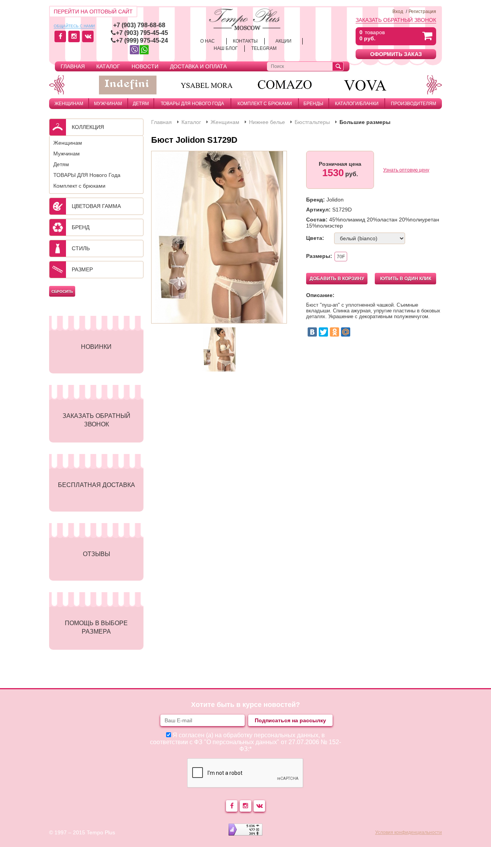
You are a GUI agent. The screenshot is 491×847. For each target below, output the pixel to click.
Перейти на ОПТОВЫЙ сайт (93, 11)
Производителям (413, 103)
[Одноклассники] (334, 332)
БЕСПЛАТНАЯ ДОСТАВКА (96, 485)
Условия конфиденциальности (408, 832)
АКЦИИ (283, 41)
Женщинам (68, 103)
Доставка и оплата (198, 66)
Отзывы (96, 554)
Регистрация (422, 11)
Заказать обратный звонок (396, 20)
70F (341, 256)
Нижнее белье (267, 122)
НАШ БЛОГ (226, 48)
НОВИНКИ (96, 346)
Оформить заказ (396, 54)
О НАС (207, 41)
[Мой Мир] (345, 332)
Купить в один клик (405, 278)
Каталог (108, 66)
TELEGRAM (264, 48)
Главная (73, 66)
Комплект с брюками (264, 103)
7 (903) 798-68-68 (141, 25)
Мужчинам (108, 103)
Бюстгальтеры (312, 122)
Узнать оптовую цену (406, 170)
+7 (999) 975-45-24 (142, 40)
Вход (397, 11)
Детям (141, 103)
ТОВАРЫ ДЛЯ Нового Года (192, 103)
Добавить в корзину (337, 278)
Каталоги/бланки (357, 103)
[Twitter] (323, 332)
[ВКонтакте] (312, 332)
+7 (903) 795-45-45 (142, 33)
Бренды (313, 103)
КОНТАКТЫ (245, 41)
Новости (145, 66)
